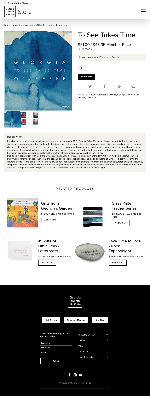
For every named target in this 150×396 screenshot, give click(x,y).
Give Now (100, 320)
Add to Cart (50, 220)
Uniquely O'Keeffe (87, 97)
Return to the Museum (19, 3)
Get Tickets (51, 320)
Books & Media (19, 25)
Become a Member (76, 320)
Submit (56, 361)
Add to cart (86, 76)
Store (7, 25)
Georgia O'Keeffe (37, 25)
